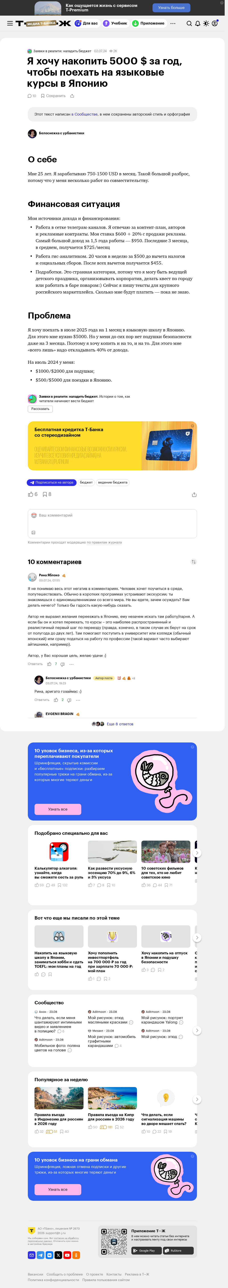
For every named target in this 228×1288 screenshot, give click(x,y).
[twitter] (58, 1255)
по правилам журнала (104, 542)
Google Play (147, 1250)
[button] (222, 2)
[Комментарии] (43, 974)
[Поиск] (189, 23)
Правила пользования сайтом (106, 1280)
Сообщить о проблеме (65, 1274)
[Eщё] (172, 23)
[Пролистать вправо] (197, 852)
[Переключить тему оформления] (206, 23)
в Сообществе (84, 114)
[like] (49, 664)
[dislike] (62, 664)
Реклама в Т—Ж (137, 1274)
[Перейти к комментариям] (70, 1050)
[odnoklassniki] (76, 1255)
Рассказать (40, 409)
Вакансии (35, 1274)
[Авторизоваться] (214, 23)
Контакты (114, 1274)
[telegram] (41, 1255)
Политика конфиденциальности (53, 1280)
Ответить (35, 664)
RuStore (176, 1250)
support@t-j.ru (56, 1233)
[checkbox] (10, 23)
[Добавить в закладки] (50, 974)
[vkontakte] (49, 1255)
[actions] (71, 664)
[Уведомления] (197, 23)
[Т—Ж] (43, 24)
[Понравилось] (36, 974)
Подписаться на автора (54, 482)
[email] (32, 1255)
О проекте (94, 1274)
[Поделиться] (72, 96)
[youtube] (67, 1255)
